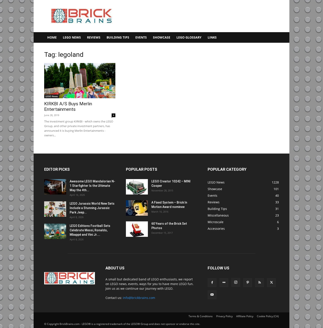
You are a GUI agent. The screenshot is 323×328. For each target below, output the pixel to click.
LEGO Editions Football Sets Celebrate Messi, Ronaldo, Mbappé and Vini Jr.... (90, 230)
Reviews (93, 37)
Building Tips (118, 37)
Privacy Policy (224, 316)
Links (212, 37)
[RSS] (259, 282)
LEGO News (72, 37)
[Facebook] (212, 282)
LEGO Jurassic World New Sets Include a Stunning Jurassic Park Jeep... (92, 208)
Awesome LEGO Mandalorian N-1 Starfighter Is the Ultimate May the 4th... (92, 186)
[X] (271, 282)
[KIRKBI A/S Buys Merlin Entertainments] (79, 80)
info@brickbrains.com (139, 298)
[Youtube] (212, 294)
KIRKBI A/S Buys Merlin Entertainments (68, 106)
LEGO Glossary (188, 37)
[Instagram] (235, 282)
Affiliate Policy (244, 316)
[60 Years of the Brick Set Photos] (137, 229)
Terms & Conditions (201, 316)
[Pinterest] (247, 282)
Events (141, 37)
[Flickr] (224, 282)
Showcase (161, 37)
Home (52, 37)
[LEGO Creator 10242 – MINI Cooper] (137, 187)
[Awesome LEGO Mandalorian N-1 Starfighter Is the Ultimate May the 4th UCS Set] (55, 187)
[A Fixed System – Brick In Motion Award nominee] (137, 208)
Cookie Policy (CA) (268, 316)
